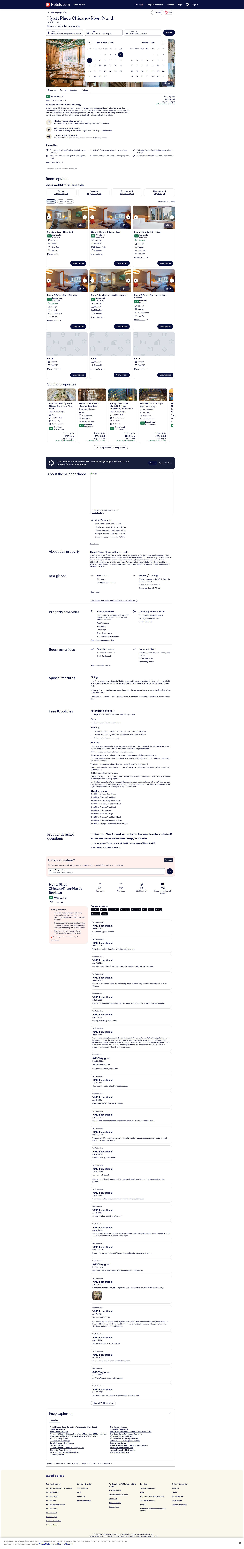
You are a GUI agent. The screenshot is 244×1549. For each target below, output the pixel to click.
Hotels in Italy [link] (51, 1500)
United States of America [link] (62, 1463)
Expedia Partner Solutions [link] (118, 1495)
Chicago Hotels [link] (85, 1463)
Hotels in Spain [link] (51, 1513)
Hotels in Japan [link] (51, 1517)
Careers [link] (175, 1492)
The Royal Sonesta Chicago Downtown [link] (126, 1434)
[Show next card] (173, 416)
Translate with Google (101, 1064)
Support (170, 4)
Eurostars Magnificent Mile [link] (121, 1447)
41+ (169, 83)
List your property (155, 4)
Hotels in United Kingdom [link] (55, 1504)
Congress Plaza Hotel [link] (119, 1429)
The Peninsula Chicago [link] (60, 1441)
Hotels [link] (49, 1463)
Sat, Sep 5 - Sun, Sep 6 (100, 33)
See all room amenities (101, 665)
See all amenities (53, 162)
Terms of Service (65, 1544)
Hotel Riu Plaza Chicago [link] (60, 1450)
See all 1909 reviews (103, 1403)
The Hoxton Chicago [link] (118, 1427)
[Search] (170, 871)
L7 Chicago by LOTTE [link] (59, 1438)
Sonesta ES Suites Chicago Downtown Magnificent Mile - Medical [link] (78, 1434)
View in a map (98, 513)
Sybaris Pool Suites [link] (118, 1443)
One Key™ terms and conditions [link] (152, 1496)
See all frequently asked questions (105, 847)
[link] (168, 12)
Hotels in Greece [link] (52, 1525)
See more (94, 544)
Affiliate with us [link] (115, 1490)
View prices (78, 263)
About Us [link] (175, 1488)
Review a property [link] (84, 1500)
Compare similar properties (112, 447)
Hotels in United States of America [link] (59, 1488)
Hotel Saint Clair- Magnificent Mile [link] (125, 1441)
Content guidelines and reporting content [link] (152, 1510)
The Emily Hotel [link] (57, 1454)
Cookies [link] (143, 1504)
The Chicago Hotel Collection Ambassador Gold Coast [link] (73, 1427)
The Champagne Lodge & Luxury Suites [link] (67, 1447)
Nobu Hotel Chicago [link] (59, 1431)
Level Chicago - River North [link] (62, 1443)
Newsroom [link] (113, 1499)
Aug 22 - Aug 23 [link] (61, 194)
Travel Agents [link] (114, 1507)
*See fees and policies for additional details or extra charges (113, 601)
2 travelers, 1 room (138, 33)
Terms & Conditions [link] (147, 1488)
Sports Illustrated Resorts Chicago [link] (65, 1452)
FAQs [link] (79, 1492)
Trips (180, 4)
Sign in (195, 4)
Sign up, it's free (165, 463)
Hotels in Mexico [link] (52, 1492)
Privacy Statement (46, 1544)
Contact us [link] (81, 1496)
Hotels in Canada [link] (52, 1496)
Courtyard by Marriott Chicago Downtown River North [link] (73, 1436)
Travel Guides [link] (177, 1500)
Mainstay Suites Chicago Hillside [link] (124, 1438)
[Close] (240, 1543)
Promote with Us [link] (115, 1503)
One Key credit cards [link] (179, 1504)
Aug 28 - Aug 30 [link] (127, 194)
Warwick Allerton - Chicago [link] (121, 1436)
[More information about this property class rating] (57, 22)
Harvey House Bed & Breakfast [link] (123, 1450)
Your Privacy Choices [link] (147, 1500)
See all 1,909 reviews (54, 100)
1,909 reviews (54, 902)
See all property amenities (102, 640)
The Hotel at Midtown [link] (119, 1452)
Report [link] (56, 940)
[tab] (54, 1420)
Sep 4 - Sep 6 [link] (159, 194)
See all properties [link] (59, 12)
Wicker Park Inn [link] (56, 1445)
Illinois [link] (75, 1463)
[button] (100, 54)
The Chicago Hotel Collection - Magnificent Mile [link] (130, 1431)
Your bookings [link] (82, 1488)
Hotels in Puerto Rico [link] (53, 1521)
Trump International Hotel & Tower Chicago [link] (129, 1445)
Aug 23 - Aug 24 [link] (94, 194)
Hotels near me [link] (177, 1496)
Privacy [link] (142, 1492)
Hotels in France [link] (52, 1509)
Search (169, 32)
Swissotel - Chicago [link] (58, 1429)
